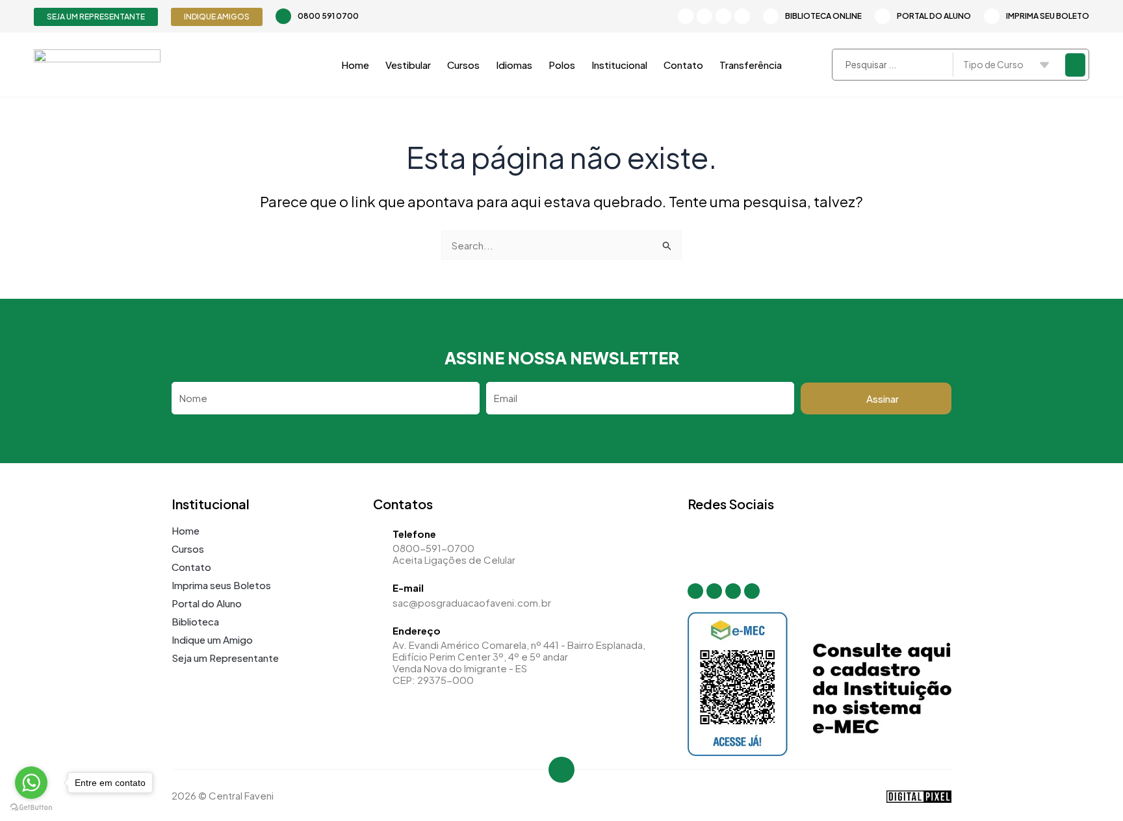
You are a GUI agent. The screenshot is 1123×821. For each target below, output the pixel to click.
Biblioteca (195, 621)
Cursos (463, 64)
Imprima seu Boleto (1047, 16)
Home (355, 64)
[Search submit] (1075, 65)
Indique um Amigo (212, 639)
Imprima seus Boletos (221, 585)
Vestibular (408, 64)
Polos (562, 64)
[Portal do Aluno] (882, 16)
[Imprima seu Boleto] (992, 16)
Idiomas (514, 64)
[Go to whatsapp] (31, 782)
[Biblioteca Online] (771, 16)
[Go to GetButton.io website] (31, 807)
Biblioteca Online (823, 16)
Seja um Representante (225, 657)
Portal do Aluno (934, 16)
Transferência (750, 64)
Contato (683, 64)
